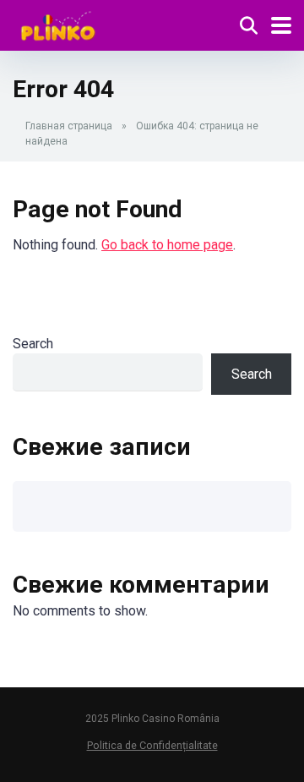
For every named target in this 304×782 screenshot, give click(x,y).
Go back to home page (167, 245)
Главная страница (68, 126)
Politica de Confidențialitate (152, 745)
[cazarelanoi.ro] (58, 23)
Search (33, 344)
